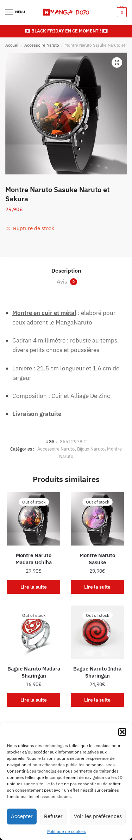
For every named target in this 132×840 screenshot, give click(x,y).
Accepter (22, 816)
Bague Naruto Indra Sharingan (97, 672)
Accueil (12, 45)
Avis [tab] (66, 281)
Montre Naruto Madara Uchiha (33, 559)
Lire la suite (33, 587)
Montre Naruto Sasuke (97, 559)
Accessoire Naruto (41, 45)
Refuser (53, 816)
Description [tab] (66, 270)
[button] (122, 731)
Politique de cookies (66, 831)
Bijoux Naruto (91, 449)
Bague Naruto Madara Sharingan (33, 672)
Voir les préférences (98, 816)
